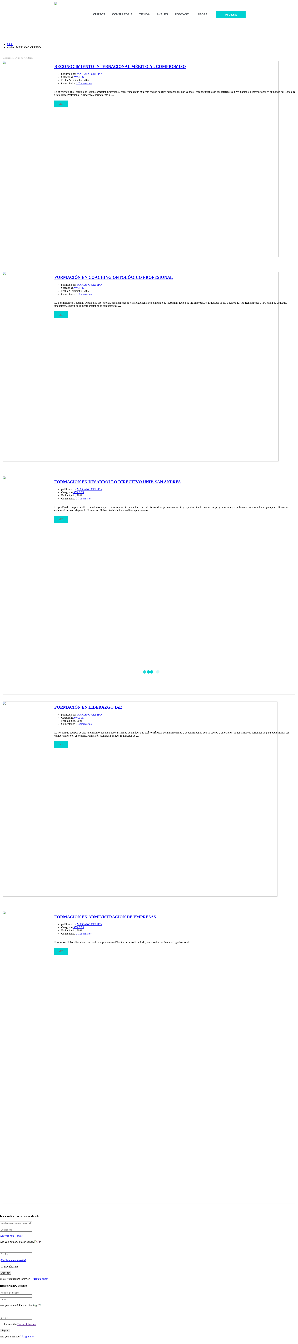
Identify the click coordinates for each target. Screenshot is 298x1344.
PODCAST (182, 14)
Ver (61, 104)
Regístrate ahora (39, 1278)
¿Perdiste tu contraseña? (13, 1260)
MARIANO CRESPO (89, 73)
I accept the (20, 1324)
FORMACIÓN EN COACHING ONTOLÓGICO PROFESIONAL (113, 277)
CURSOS (99, 14)
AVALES (162, 14)
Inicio (10, 44)
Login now (28, 1336)
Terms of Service (26, 1324)
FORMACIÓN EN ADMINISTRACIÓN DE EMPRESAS (105, 917)
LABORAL (202, 14)
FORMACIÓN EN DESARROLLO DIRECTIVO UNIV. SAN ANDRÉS (117, 482)
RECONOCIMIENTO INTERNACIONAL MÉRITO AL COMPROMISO (120, 66)
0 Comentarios (84, 83)
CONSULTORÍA (122, 14)
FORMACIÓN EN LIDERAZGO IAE (88, 707)
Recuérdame (10, 1266)
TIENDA (144, 14)
